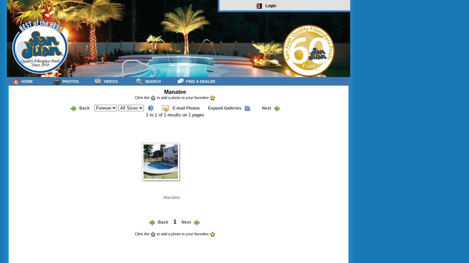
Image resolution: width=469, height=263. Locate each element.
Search (153, 81)
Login (270, 5)
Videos (111, 81)
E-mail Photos (186, 108)
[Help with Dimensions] (150, 108)
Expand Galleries (224, 108)
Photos (70, 81)
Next (266, 108)
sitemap (342, 238)
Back (84, 108)
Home (27, 81)
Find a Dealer (200, 81)
